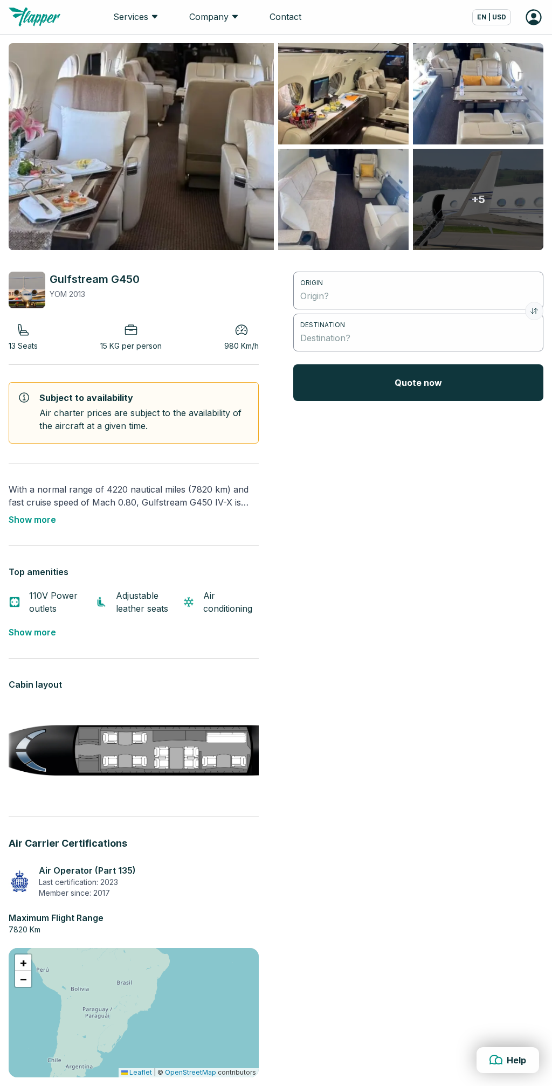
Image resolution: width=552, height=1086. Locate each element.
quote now (418, 382)
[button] (23, 962)
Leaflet (140, 1072)
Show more (32, 519)
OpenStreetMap (190, 1072)
